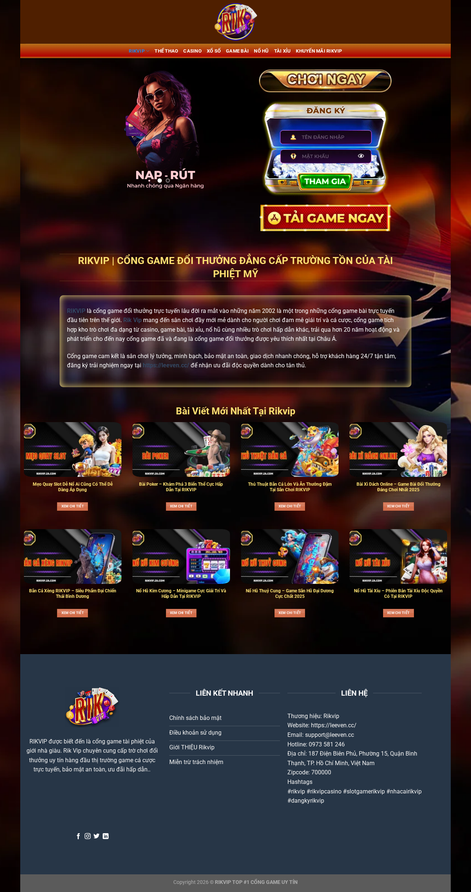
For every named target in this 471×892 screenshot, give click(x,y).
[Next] (235, 129)
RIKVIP (137, 51)
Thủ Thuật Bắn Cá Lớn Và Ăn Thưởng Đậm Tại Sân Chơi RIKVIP (290, 487)
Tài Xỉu (282, 51)
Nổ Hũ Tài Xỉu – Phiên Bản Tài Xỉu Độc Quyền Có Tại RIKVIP (398, 593)
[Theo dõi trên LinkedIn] (106, 836)
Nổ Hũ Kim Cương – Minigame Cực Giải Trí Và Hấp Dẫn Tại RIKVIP (181, 593)
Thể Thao (166, 51)
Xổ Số (214, 51)
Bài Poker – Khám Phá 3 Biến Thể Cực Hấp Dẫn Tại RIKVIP (181, 487)
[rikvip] (235, 22)
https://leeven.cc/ (334, 725)
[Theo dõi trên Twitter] (96, 836)
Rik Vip (72, 750)
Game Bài (237, 51)
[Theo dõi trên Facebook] (78, 836)
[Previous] (92, 129)
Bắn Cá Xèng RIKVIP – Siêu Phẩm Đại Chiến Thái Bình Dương (72, 593)
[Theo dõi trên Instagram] (88, 836)
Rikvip (331, 716)
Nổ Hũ (261, 51)
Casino (192, 51)
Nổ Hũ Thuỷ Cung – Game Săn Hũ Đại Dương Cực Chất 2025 (290, 593)
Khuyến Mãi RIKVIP (319, 51)
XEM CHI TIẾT (72, 506)
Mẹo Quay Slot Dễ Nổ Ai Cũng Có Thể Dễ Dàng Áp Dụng (73, 487)
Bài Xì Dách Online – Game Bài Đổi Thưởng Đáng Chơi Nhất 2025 (398, 487)
